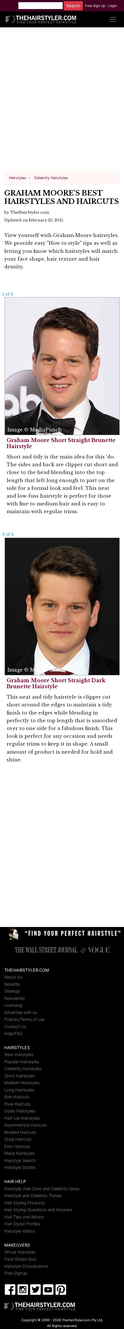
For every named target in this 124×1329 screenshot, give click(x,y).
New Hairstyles (18, 1054)
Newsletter (14, 998)
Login (112, 6)
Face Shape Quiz (20, 1258)
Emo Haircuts (17, 1146)
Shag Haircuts (17, 1139)
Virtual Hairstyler (19, 1252)
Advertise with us (20, 1012)
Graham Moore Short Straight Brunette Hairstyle (61, 443)
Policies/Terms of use (24, 1019)
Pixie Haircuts (17, 1104)
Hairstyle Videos (19, 1230)
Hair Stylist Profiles (22, 1223)
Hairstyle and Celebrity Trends (33, 1195)
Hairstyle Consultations (26, 1266)
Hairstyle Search (19, 1160)
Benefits (12, 984)
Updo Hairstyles (19, 1110)
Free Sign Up (95, 6)
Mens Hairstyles (19, 1153)
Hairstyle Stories (19, 1167)
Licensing (13, 1005)
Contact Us (15, 1026)
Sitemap (12, 991)
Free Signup (15, 1273)
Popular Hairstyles (21, 1061)
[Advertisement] (62, 102)
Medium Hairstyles (22, 1082)
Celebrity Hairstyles (22, 1068)
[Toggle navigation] (113, 19)
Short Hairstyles (19, 1075)
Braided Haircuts (20, 1132)
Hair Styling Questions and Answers (38, 1209)
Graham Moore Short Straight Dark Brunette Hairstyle (56, 683)
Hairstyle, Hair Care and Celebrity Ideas (41, 1188)
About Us (13, 977)
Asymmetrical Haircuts (25, 1125)
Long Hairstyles (19, 1089)
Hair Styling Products (24, 1202)
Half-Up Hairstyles (22, 1118)
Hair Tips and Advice (24, 1216)
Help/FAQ (13, 1033)
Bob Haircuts (16, 1096)
